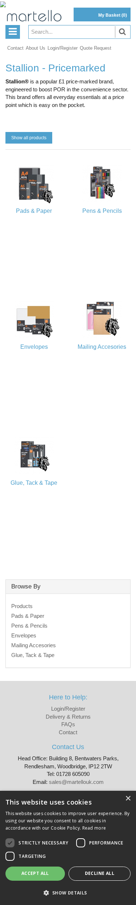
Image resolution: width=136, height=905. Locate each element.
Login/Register (63, 48)
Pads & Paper (27, 616)
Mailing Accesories (33, 645)
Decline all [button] (99, 873)
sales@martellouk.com (76, 782)
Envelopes (23, 635)
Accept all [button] (35, 873)
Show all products (28, 137)
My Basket (112, 15)
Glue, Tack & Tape (32, 655)
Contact (15, 48)
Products (22, 606)
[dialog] (68, 848)
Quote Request (95, 48)
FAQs (68, 724)
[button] (68, 892)
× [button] (128, 798)
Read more (94, 828)
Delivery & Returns (68, 717)
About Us (35, 48)
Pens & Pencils (29, 626)
